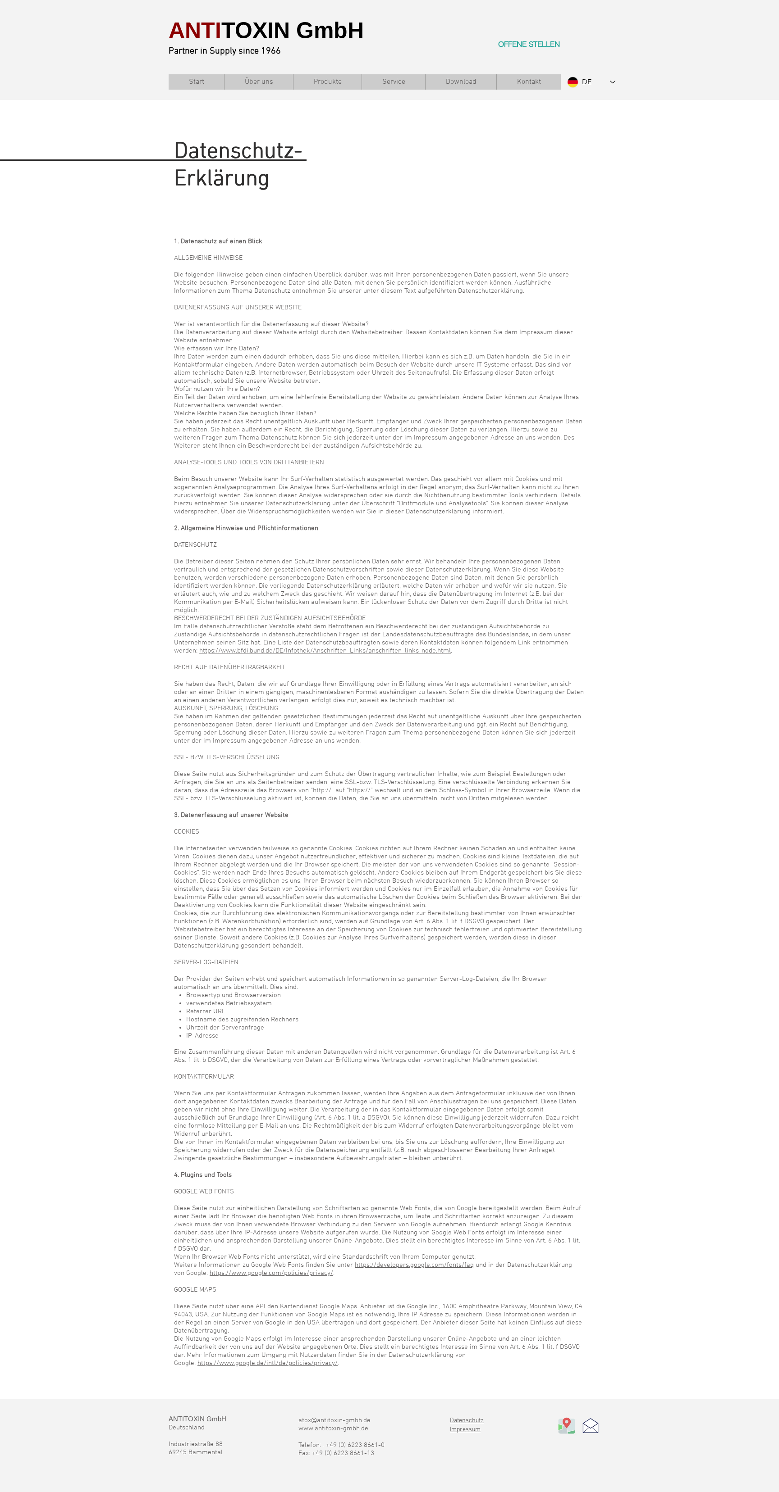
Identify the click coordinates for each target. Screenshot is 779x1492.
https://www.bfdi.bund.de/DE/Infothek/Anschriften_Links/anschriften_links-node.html (325, 651)
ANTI (195, 30)
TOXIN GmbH (292, 30)
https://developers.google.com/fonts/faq (414, 1265)
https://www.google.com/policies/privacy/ (271, 1273)
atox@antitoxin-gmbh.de (334, 1420)
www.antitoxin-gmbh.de (333, 1428)
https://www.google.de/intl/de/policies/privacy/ (267, 1363)
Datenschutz (467, 1420)
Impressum (465, 1429)
